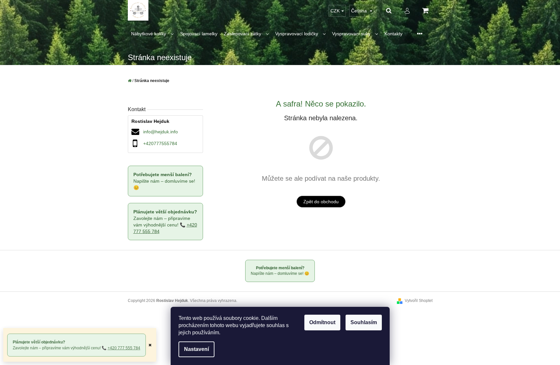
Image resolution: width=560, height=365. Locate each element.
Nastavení (196, 349)
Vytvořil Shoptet (419, 300)
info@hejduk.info (160, 131)
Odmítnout (322, 322)
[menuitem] (152, 34)
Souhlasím (363, 322)
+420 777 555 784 (124, 348)
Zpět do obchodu (321, 201)
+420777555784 (160, 143)
